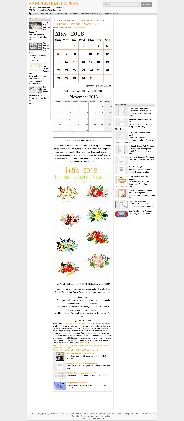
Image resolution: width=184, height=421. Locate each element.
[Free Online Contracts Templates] (121, 164)
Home (35, 13)
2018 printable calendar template (67, 345)
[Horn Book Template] (121, 173)
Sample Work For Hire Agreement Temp (82, 363)
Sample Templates (67, 20)
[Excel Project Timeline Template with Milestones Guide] (35, 70)
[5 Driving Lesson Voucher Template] (60, 360)
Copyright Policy (47, 13)
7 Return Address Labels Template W (81, 373)
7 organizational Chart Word (77, 383)
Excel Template (145, 414)
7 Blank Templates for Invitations (141, 190)
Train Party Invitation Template (140, 211)
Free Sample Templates (89, 416)
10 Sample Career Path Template (141, 146)
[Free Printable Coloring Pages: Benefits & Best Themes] (35, 49)
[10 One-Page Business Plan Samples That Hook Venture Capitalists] (35, 28)
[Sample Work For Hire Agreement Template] (60, 370)
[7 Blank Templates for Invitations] (122, 197)
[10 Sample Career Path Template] (121, 153)
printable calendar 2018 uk (87, 345)
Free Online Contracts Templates (141, 157)
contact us (84, 343)
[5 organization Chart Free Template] (121, 183)
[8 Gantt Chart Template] (121, 207)
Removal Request (111, 13)
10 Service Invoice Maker (138, 108)
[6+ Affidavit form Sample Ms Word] (121, 139)
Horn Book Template (136, 167)
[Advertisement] (135, 57)
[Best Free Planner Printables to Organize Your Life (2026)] (35, 93)
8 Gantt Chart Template (137, 201)
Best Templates (117, 414)
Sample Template (131, 414)
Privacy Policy (61, 13)
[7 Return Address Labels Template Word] (59, 380)
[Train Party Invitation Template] (121, 217)
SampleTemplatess (53, 3)
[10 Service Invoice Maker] (121, 115)
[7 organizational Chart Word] (60, 389)
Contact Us (74, 13)
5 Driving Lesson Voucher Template (80, 353)
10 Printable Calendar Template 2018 (78, 323)
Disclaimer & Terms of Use (91, 13)
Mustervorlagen (106, 416)
